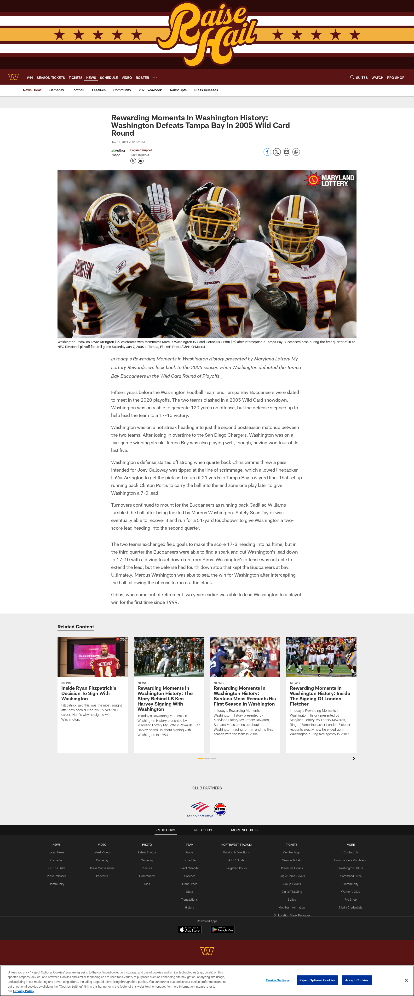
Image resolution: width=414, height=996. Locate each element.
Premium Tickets (292, 868)
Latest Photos (147, 852)
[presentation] (354, 759)
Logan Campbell (141, 150)
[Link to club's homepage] (13, 77)
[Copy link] (296, 152)
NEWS (56, 844)
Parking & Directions (236, 852)
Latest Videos (102, 852)
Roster (189, 852)
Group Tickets (292, 884)
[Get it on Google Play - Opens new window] (222, 932)
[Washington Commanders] (207, 952)
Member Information (292, 907)
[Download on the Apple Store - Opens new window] (189, 930)
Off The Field (56, 868)
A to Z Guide (236, 860)
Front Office (189, 884)
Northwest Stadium (236, 844)
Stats (189, 891)
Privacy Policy (23, 991)
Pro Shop (351, 899)
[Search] (352, 77)
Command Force (351, 876)
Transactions (189, 899)
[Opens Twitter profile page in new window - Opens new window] (133, 161)
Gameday (56, 860)
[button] (200, 758)
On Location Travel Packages (292, 915)
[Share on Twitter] (277, 154)
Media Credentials (350, 907)
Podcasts (102, 876)
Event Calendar (189, 868)
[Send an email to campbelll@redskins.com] (141, 161)
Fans (147, 884)
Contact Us (351, 852)
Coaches (189, 876)
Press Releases (56, 876)
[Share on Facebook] (267, 154)
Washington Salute (351, 868)
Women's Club (350, 891)
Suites (292, 899)
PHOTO (147, 844)
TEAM (189, 844)
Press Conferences (102, 868)
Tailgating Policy (236, 868)
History (189, 907)
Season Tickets (292, 860)
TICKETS (292, 844)
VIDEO (102, 844)
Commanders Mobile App (350, 860)
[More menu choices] (155, 77)
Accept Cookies (356, 980)
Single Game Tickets (292, 876)
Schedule (190, 860)
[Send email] (286, 154)
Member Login (292, 852)
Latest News (56, 852)
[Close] (406, 980)
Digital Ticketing (292, 891)
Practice (147, 868)
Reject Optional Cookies (317, 980)
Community (56, 884)
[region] (207, 980)
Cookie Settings (277, 980)
